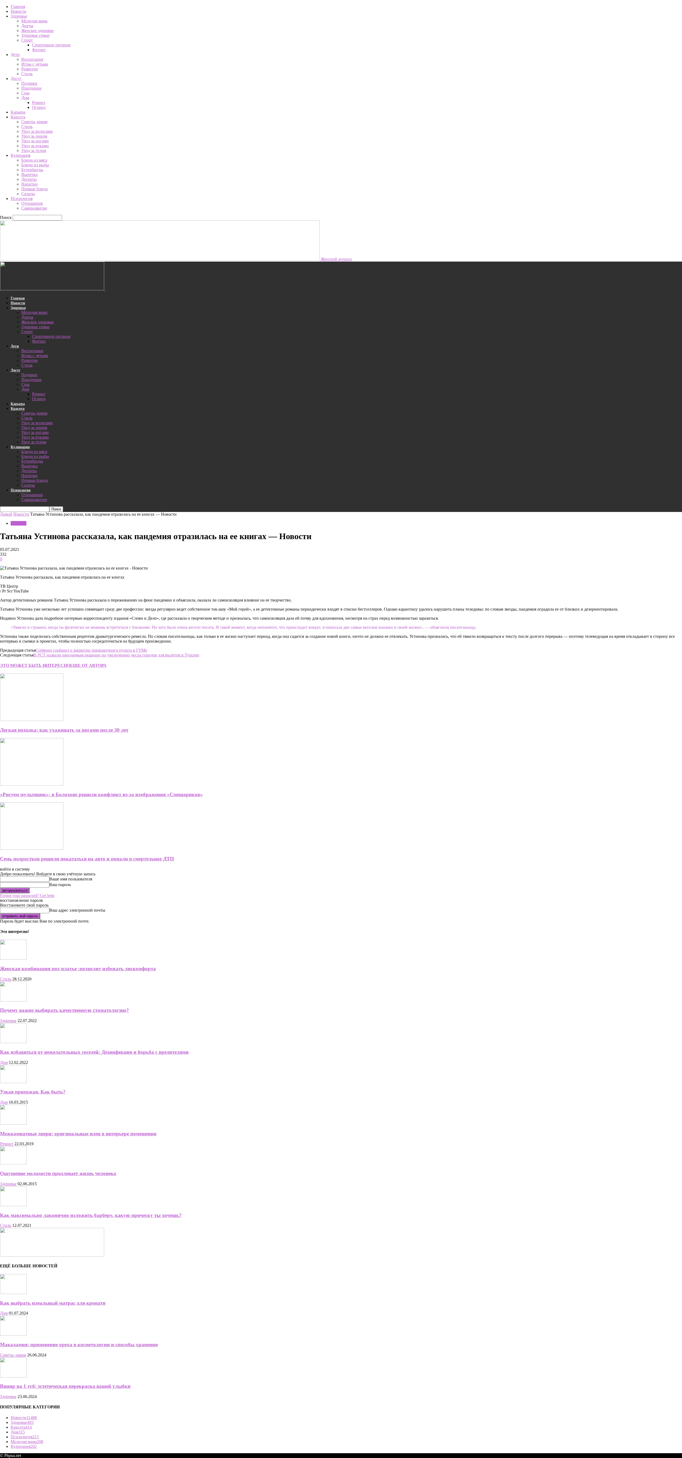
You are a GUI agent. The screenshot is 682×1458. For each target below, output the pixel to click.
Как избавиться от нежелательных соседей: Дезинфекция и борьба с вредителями (94, 1052)
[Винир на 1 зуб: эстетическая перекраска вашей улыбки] (13, 1376)
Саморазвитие (34, 208)
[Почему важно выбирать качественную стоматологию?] (13, 1000)
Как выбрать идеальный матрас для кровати (52, 1303)
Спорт (27, 40)
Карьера (18, 112)
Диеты (27, 25)
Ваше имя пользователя (70, 879)
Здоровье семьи (35, 35)
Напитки (29, 184)
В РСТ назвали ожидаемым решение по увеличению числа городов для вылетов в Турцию (116, 655)
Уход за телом (33, 150)
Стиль (27, 73)
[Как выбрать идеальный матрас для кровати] (13, 1292)
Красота (18, 117)
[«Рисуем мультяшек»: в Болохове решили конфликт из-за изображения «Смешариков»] (31, 784)
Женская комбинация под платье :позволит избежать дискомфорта (78, 968)
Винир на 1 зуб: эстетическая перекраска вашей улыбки (65, 1386)
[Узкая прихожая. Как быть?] (13, 1081)
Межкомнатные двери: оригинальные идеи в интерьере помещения (78, 1133)
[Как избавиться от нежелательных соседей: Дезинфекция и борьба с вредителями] (13, 1041)
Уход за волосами (37, 131)
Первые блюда (34, 189)
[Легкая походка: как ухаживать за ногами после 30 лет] (31, 719)
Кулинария (20, 155)
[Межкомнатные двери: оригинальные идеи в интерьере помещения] (13, 1123)
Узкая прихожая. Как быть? (33, 1092)
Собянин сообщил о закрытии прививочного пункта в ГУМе (91, 650)
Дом (25, 97)
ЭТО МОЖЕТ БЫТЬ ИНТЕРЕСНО (35, 665)
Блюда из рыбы (35, 165)
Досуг (16, 78)
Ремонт (38, 102)
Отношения (32, 203)
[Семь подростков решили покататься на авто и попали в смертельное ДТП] (31, 848)
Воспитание (32, 59)
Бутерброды (32, 169)
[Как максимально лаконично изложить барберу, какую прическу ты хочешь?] (13, 1205)
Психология (22, 198)
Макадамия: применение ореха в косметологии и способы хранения (79, 1344)
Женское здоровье (37, 30)
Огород (39, 107)
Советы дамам (34, 121)
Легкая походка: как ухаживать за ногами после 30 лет (64, 730)
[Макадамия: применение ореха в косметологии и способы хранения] (13, 1334)
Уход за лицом (34, 136)
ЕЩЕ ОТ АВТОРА (88, 665)
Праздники (31, 88)
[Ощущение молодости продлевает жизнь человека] (13, 1163)
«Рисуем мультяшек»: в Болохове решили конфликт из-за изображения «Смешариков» (101, 794)
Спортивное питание (51, 45)
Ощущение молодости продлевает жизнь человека (58, 1173)
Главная (18, 6)
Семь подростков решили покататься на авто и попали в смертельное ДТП (87, 859)
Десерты (29, 179)
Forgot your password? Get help (27, 895)
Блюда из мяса (34, 160)
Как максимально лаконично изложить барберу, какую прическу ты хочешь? (91, 1215)
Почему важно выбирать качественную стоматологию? (64, 1010)
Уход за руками (35, 145)
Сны (25, 93)
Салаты (28, 193)
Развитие (29, 69)
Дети (15, 54)
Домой (6, 514)
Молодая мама (34, 21)
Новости (18, 11)
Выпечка (29, 174)
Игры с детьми (34, 64)
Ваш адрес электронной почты (77, 910)
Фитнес (39, 49)
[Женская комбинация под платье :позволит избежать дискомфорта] (13, 958)
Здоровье (19, 16)
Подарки (29, 83)
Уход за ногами (35, 141)
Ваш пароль (60, 884)
